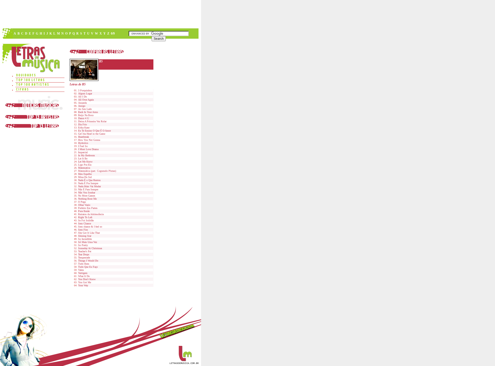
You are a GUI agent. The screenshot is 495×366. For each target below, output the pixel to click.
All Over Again (86, 99)
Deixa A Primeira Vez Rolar (92, 121)
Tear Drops (83, 254)
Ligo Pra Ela (84, 164)
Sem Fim (83, 229)
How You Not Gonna (89, 140)
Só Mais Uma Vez (87, 242)
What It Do (84, 276)
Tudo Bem (83, 263)
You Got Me (84, 282)
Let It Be (82, 158)
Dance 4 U (83, 118)
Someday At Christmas (90, 248)
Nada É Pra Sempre (88, 183)
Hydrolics (83, 143)
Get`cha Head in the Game (91, 133)
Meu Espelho (85, 174)
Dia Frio (82, 124)
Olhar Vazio (84, 205)
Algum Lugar (85, 93)
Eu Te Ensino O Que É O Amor (94, 130)
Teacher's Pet (84, 251)
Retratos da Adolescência (91, 214)
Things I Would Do (88, 260)
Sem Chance (84, 223)
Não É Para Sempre (88, 189)
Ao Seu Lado (85, 109)
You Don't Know (87, 279)
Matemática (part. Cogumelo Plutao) (97, 170)
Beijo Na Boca (85, 115)
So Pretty (83, 245)
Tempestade (84, 257)
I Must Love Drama (88, 149)
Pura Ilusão (84, 211)
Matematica (84, 167)
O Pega (82, 201)
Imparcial (83, 152)
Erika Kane (83, 127)
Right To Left (85, 217)
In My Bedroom (86, 155)
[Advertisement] (100, 14)
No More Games (86, 195)
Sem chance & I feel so (90, 226)
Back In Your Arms (88, 112)
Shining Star (84, 235)
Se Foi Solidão (86, 220)
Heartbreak (83, 136)
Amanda (82, 102)
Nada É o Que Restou (89, 180)
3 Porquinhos (85, 90)
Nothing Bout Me (87, 198)
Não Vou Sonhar (86, 192)
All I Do (82, 96)
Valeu (81, 270)
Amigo (81, 105)
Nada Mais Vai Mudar (89, 186)
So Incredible (85, 239)
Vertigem (82, 273)
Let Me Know (85, 161)
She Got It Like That (89, 232)
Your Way (83, 285)
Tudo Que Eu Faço (88, 266)
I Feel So (83, 146)
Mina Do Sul (85, 177)
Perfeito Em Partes (87, 208)
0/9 (113, 33)
